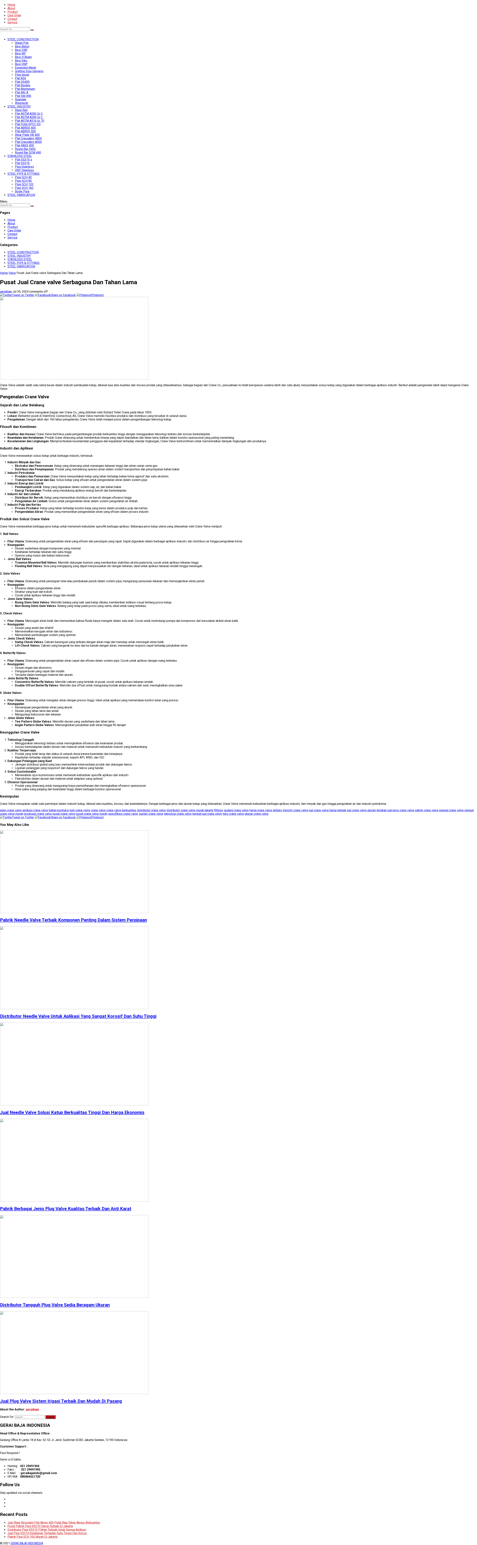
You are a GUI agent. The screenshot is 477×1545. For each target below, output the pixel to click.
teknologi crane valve (178, 814)
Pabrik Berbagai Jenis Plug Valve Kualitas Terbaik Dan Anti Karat (65, 1208)
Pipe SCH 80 (23, 181)
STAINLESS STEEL (19, 156)
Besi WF (20, 53)
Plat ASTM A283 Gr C (29, 113)
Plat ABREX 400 (25, 128)
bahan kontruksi (59, 810)
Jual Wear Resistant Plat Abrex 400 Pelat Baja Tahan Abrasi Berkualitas (53, 1522)
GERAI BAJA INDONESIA (27, 1543)
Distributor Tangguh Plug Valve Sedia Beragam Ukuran (55, 1305)
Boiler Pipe (22, 191)
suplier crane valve (151, 814)
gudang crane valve (236, 810)
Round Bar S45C (25, 149)
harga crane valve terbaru (265, 810)
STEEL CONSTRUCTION (23, 39)
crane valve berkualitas (121, 810)
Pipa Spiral (22, 74)
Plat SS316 (22, 163)
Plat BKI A (21, 92)
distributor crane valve (151, 810)
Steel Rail (21, 110)
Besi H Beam (23, 57)
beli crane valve (80, 810)
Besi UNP (21, 64)
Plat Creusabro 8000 (28, 142)
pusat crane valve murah (91, 814)
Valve (12, 273)
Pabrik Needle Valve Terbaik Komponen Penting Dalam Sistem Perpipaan (73, 920)
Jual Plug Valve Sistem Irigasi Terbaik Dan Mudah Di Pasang (61, 1401)
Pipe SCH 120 (24, 184)
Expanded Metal (25, 67)
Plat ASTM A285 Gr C (29, 117)
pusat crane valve (64, 814)
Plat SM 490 (23, 96)
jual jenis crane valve (401, 810)
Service (12, 22)
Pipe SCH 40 (23, 177)
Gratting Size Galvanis (29, 71)
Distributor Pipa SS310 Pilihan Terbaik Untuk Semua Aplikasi (46, 1529)
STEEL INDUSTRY (19, 106)
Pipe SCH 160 (24, 188)
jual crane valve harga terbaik (327, 810)
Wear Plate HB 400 (27, 135)
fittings (218, 810)
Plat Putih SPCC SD (28, 124)
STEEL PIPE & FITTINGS (23, 174)
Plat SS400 (22, 82)
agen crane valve (11, 810)
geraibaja (6, 291)
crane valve (98, 810)
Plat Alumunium (25, 89)
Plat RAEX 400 (24, 145)
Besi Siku (21, 60)
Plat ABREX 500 (25, 131)
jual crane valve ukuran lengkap (367, 810)
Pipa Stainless (24, 166)
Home (11, 5)
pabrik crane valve (426, 810)
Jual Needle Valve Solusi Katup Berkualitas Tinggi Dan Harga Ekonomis (72, 1112)
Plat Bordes (22, 85)
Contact (12, 19)
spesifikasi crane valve (123, 814)
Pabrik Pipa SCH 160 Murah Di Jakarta (32, 1536)
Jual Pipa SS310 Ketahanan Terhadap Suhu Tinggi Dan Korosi (47, 1533)
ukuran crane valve (256, 814)
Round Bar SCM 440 (28, 152)
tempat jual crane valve (207, 814)
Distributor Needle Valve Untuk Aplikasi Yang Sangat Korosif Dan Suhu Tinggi (78, 1016)
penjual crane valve (451, 810)
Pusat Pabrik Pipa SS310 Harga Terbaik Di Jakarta (40, 1526)
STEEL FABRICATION (21, 195)
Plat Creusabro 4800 (28, 138)
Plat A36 (20, 78)
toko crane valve (233, 814)
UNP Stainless (24, 170)
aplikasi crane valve (35, 810)
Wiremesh (21, 103)
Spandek (20, 99)
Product (12, 12)
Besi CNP (21, 50)
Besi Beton (22, 46)
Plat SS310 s (23, 159)
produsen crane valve (38, 814)
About (11, 8)
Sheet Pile (22, 43)
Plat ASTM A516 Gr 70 (29, 120)
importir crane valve (295, 810)
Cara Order (14, 15)
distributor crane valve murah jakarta (190, 810)
